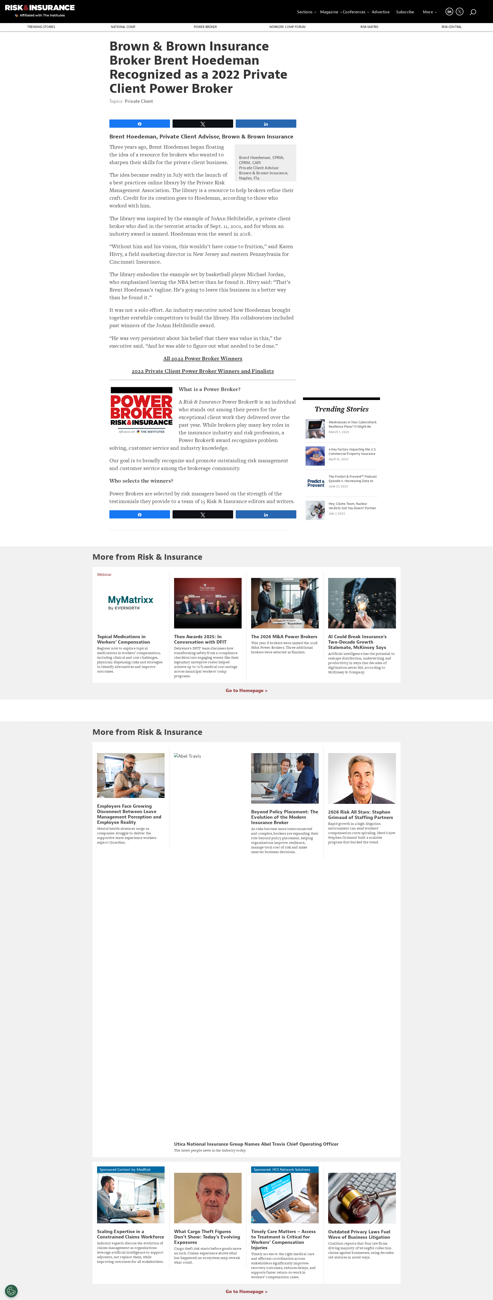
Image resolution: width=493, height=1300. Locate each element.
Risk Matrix (369, 27)
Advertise (380, 12)
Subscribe (405, 12)
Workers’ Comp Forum (287, 27)
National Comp (123, 27)
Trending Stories (41, 27)
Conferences (354, 12)
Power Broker (205, 27)
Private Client (139, 101)
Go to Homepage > (247, 691)
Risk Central (452, 27)
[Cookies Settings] (11, 1291)
